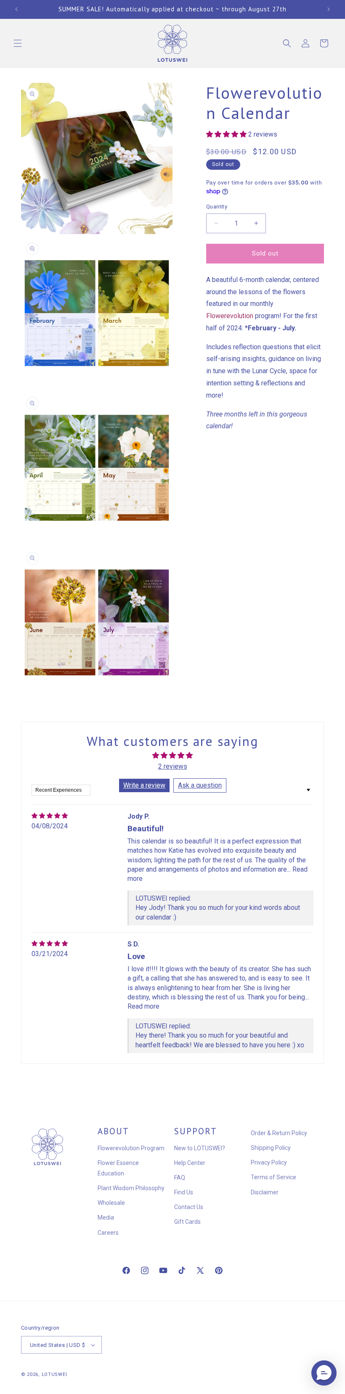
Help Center (189, 1162)
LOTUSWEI (54, 1374)
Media (106, 1217)
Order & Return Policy (279, 1133)
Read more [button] (143, 1006)
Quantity (216, 206)
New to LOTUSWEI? (199, 1148)
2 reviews (172, 766)
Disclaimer (265, 1192)
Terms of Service (273, 1177)
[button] (17, 43)
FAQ (179, 1177)
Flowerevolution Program (131, 1148)
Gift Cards (187, 1221)
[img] (50, 816)
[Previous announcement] (16, 9)
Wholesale (111, 1202)
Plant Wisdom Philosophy (131, 1188)
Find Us (183, 1192)
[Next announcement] (328, 9)
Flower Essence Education (118, 1168)
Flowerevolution (229, 316)
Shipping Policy (271, 1147)
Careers (108, 1232)
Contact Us (188, 1207)
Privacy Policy (269, 1162)
